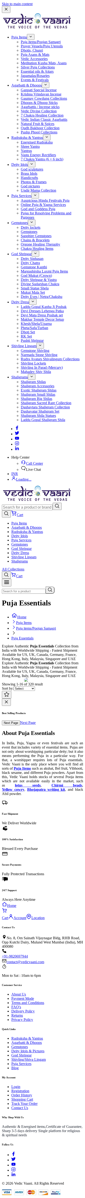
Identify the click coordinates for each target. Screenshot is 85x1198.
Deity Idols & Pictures (27, 1051)
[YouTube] (13, 1165)
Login (15, 1087)
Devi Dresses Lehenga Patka (42, 311)
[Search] (57, 506)
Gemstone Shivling (35, 351)
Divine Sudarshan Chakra (40, 284)
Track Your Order (24, 1104)
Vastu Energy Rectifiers (38, 155)
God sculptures (32, 169)
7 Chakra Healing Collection (42, 115)
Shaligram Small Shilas (38, 394)
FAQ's (16, 1007)
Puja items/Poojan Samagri (41, 42)
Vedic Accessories (34, 59)
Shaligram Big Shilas (36, 399)
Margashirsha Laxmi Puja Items (44, 271)
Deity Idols (19, 165)
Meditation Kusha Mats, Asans (44, 63)
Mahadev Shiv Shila (36, 372)
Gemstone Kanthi (34, 267)
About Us (18, 994)
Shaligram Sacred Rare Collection (46, 403)
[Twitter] (17, 434)
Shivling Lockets (33, 363)
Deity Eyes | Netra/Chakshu (41, 297)
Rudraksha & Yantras (27, 138)
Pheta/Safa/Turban (34, 328)
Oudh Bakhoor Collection (40, 128)
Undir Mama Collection (38, 190)
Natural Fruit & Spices (37, 124)
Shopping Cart (22, 1099)
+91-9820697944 (15, 956)
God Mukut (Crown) (36, 276)
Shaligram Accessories (37, 386)
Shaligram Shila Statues (38, 416)
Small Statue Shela (35, 288)
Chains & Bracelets (35, 240)
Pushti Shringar (32, 340)
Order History (21, 1095)
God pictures (30, 186)
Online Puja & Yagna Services (43, 205)
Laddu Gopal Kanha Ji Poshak (44, 307)
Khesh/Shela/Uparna (36, 324)
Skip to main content (17, 4)
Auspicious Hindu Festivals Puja (45, 200)
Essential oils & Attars (37, 71)
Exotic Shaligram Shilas (38, 390)
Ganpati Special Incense (39, 90)
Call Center (34, 463)
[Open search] (6, 513)
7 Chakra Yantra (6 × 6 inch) (42, 159)
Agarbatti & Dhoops (26, 85)
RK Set (26, 336)
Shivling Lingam (23, 346)
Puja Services (21, 196)
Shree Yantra (30, 146)
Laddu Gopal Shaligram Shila (43, 420)
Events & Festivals (35, 80)
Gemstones (19, 223)
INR (14, 474)
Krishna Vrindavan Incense (41, 94)
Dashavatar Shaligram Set (40, 411)
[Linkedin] (17, 449)
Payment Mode (22, 998)
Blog (15, 1068)
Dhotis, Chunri (32, 50)
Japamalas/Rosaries (35, 76)
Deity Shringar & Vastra (39, 280)
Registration (20, 1091)
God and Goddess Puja (38, 209)
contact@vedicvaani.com (25, 962)
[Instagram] (17, 444)
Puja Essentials (22, 638)
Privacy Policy (22, 1020)
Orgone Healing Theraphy (40, 244)
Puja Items (19, 37)
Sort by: (8, 688)
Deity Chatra (30, 263)
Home (21, 617)
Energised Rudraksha (37, 142)
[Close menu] (6, 9)
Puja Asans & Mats (35, 55)
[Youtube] (17, 439)
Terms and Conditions (27, 1003)
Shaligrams (19, 377)
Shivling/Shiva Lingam (28, 1059)
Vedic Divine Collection (39, 111)
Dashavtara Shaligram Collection (45, 407)
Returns (17, 1015)
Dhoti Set (28, 332)
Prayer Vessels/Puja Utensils (42, 46)
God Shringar (21, 254)
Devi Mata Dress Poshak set (42, 315)
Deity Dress (20, 302)
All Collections (13, 569)
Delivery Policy (23, 1011)
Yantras (26, 151)
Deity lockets (30, 227)
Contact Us (19, 1108)
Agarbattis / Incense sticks (40, 107)
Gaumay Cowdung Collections (44, 98)
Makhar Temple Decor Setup (42, 319)
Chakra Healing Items (37, 249)
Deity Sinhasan (32, 259)
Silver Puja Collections (38, 67)
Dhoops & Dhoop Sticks (39, 103)
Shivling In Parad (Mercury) (42, 367)
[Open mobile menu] (6, 582)
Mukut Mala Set (33, 292)
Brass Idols (29, 173)
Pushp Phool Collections (39, 132)
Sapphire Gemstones (36, 236)
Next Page (11, 723)
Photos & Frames (34, 182)
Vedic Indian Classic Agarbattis (44, 120)
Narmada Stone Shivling (39, 355)
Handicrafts (29, 178)
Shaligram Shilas (33, 382)
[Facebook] (17, 429)
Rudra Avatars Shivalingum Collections (50, 359)
